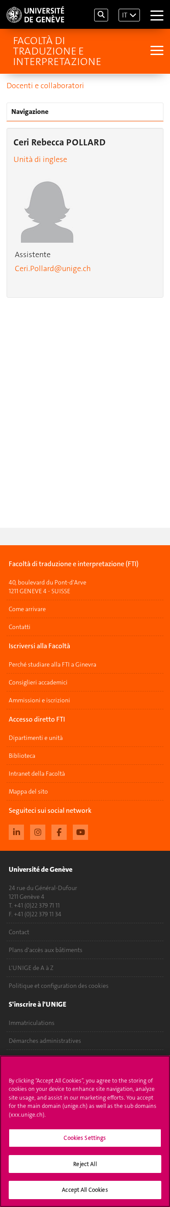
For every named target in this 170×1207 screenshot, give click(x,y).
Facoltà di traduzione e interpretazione (57, 51)
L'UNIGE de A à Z (31, 968)
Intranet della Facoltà (37, 773)
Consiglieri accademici (38, 682)
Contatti (20, 627)
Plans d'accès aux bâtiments (45, 950)
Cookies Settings (85, 1138)
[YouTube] (80, 831)
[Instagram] (38, 831)
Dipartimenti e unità (36, 738)
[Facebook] (59, 831)
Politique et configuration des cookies (59, 986)
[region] (85, 1131)
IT (124, 15)
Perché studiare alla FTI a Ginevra (52, 664)
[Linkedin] (16, 831)
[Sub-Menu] (155, 51)
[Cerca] (101, 15)
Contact (19, 932)
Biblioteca (22, 756)
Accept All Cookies (85, 1189)
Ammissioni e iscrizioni (39, 700)
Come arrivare (27, 609)
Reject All (84, 1164)
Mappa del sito (28, 791)
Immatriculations (31, 1023)
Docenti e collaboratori (45, 85)
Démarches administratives (45, 1041)
